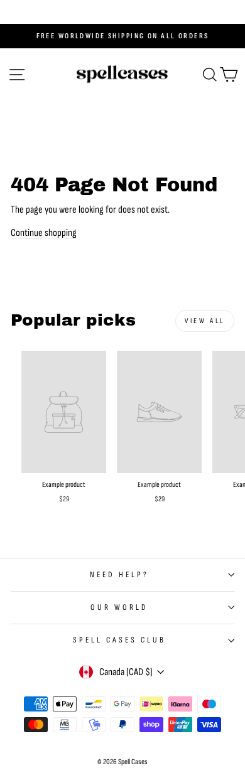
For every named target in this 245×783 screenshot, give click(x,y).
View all (205, 321)
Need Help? (119, 575)
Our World (119, 607)
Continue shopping (44, 232)
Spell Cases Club (119, 640)
